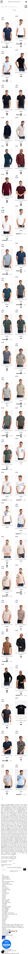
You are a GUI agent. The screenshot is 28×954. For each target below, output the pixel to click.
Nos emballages (5, 909)
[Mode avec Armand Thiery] (14, 1)
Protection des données (7, 884)
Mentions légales (5, 882)
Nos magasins (5, 911)
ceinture (9, 828)
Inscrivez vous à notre (14, 867)
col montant (4, 841)
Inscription (4, 890)
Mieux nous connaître (6, 906)
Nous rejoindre (5, 910)
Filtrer (14, 10)
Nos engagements (6, 907)
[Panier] (26, 1)
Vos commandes (5, 893)
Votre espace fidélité (6, 902)
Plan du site (4, 886)
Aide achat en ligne (6, 899)
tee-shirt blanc (13, 815)
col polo (16, 841)
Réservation (4, 918)
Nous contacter (5, 888)
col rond (13, 813)
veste (2, 846)
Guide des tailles (5, 877)
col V (12, 841)
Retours (3, 898)
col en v (20, 813)
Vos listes (4, 894)
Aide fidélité (4, 903)
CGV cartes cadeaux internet (8, 881)
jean (2, 812)
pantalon (20, 811)
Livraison (4, 897)
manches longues (22, 809)
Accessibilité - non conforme (8, 912)
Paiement (4, 895)
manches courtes (8, 809)
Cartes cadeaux (5, 916)
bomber (3, 847)
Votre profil (4, 892)
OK (24, 869)
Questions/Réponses (6, 879)
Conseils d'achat (5, 876)
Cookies (3, 885)
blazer (19, 826)
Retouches (4, 919)
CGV (3, 880)
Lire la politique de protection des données (8, 948)
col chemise (24, 841)
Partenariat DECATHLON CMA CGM (9, 914)
